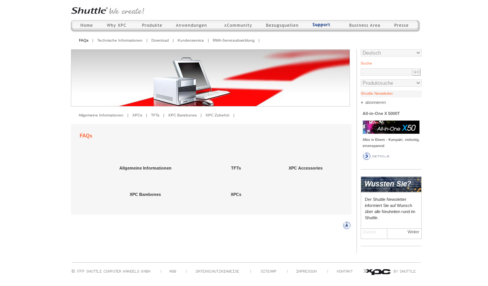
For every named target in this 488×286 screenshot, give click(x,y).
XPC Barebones (182, 115)
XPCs (137, 115)
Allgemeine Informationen (101, 115)
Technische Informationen (120, 40)
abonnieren (375, 102)
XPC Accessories (306, 168)
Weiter (413, 231)
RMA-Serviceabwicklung (234, 40)
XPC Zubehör (217, 115)
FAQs (83, 40)
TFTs (155, 115)
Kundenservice (191, 40)
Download (160, 40)
